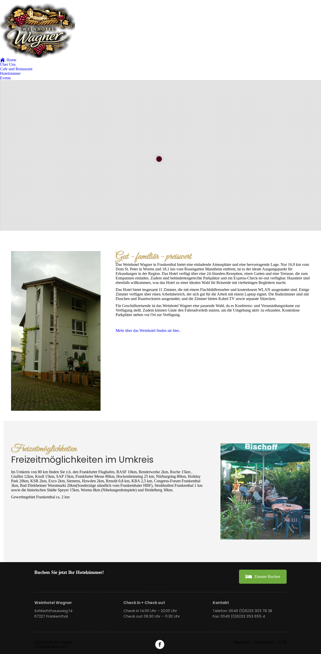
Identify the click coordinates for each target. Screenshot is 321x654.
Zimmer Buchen (267, 576)
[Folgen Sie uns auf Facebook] (160, 644)
